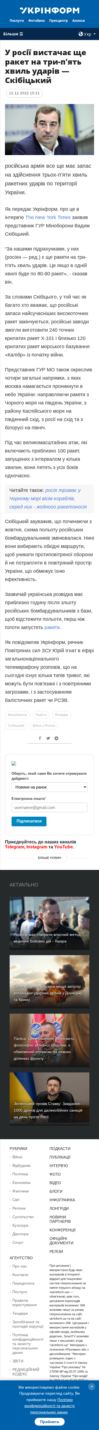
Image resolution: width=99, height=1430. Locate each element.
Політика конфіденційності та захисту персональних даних (27, 1344)
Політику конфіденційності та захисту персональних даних (49, 1405)
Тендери (20, 1313)
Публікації (60, 1157)
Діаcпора (20, 1234)
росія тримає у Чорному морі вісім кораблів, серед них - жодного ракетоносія (48, 499)
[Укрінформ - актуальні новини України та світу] (49, 10)
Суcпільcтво (23, 1217)
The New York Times (48, 217)
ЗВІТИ (17, 1361)
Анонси (78, 20)
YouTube (63, 847)
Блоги (56, 1191)
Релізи (56, 1251)
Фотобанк (36, 20)
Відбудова (21, 1165)
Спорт (17, 1242)
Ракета (40, 715)
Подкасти (60, 1148)
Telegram (14, 847)
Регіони (19, 1208)
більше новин (49, 857)
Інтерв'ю (59, 1165)
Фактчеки (20, 1191)
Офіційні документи (61, 1240)
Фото (55, 1174)
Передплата (23, 1283)
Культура (20, 1225)
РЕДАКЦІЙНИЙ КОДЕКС (25, 1371)
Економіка (21, 1182)
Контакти (20, 1274)
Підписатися (29, 821)
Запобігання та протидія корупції (27, 1324)
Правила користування (24, 1302)
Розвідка (61, 715)
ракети (52, 627)
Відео (55, 1183)
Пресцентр (58, 20)
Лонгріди (59, 1208)
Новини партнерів (60, 1219)
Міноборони (17, 715)
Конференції (63, 1230)
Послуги (17, 20)
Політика (20, 1174)
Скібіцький (16, 726)
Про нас (19, 1266)
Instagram (36, 847)
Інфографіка (62, 1200)
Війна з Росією (44, 726)
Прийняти (49, 1422)
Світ (16, 1199)
